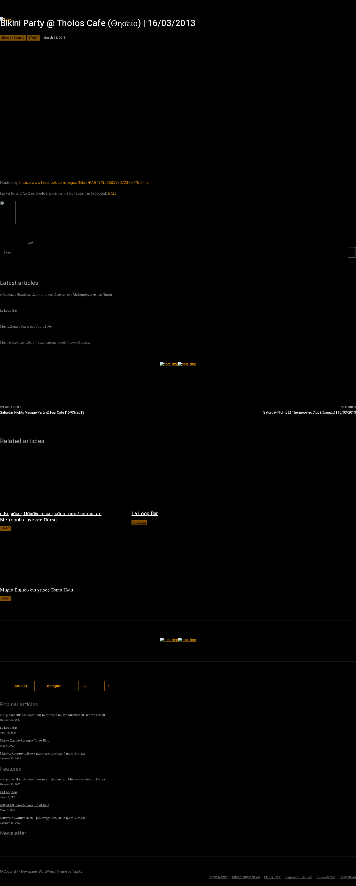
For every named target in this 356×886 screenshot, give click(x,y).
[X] (100, 686)
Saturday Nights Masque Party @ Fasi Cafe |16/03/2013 (42, 412)
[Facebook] (5, 686)
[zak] (11, 243)
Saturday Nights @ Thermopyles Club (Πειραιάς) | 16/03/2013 (309, 412)
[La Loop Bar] (192, 479)
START (5, 528)
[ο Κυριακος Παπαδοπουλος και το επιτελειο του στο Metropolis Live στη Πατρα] (61, 479)
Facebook (20, 686)
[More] (139, 156)
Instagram (54, 686)
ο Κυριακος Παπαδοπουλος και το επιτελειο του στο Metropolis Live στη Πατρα (50, 516)
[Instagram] (39, 686)
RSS (84, 686)
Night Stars (139, 522)
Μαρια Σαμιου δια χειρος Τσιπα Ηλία (36, 589)
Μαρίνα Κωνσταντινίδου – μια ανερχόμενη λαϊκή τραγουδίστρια (42, 753)
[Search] (352, 252)
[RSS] (74, 686)
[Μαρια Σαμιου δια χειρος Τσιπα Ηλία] (61, 556)
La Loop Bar (145, 513)
